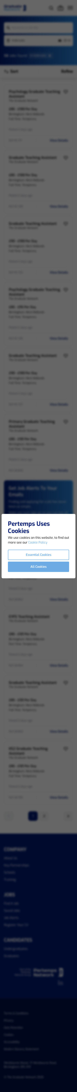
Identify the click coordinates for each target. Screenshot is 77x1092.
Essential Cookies (38, 555)
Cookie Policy (37, 542)
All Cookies (38, 567)
